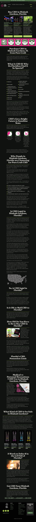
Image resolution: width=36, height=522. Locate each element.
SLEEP (11, 505)
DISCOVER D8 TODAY (18, 36)
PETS (23, 4)
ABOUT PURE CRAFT (21, 504)
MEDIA (19, 508)
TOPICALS (17, 4)
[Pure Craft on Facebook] (2, 2)
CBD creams (7, 417)
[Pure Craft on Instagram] (3, 2)
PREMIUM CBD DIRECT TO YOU (27, 36)
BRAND (31, 4)
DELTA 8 (11, 509)
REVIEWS (19, 512)
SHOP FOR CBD (8, 36)
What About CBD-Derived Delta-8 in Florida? (17, 24)
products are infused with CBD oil (15, 101)
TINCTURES (14, 4)
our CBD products (21, 182)
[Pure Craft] (4, 5)
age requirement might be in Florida (22, 346)
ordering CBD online (12, 316)
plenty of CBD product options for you (22, 424)
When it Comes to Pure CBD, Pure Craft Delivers (27, 24)
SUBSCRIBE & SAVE (21, 511)
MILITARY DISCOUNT (21, 510)
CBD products (21, 245)
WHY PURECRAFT (21, 514)
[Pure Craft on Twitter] (1, 2)
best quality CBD (14, 176)
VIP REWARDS (20, 509)
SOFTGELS (20, 4)
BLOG (9, 6)
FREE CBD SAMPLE (21, 505)
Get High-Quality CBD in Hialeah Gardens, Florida (8, 24)
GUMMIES (9, 4)
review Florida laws (22, 473)
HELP (31, 6)
